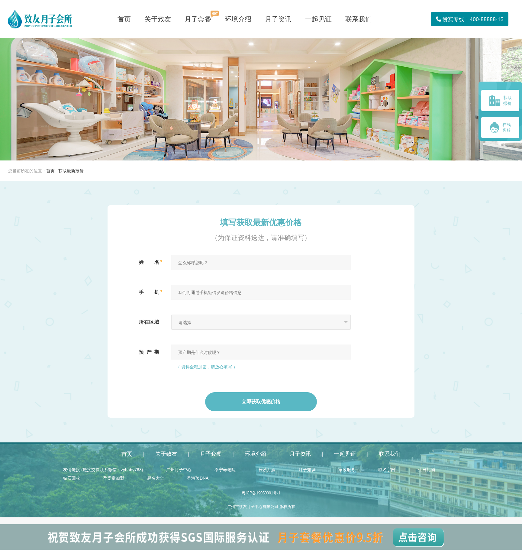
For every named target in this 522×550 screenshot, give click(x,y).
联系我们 (358, 19)
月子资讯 (278, 19)
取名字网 (386, 469)
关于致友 (157, 19)
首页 (124, 19)
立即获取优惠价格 (261, 401)
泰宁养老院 (225, 469)
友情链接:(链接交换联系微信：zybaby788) (103, 469)
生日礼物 (426, 469)
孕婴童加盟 (113, 478)
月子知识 (306, 469)
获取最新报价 (71, 170)
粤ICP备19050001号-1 (261, 493)
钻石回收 (71, 478)
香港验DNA (197, 478)
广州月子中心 (179, 469)
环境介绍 (238, 19)
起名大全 (155, 478)
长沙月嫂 (267, 469)
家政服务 (346, 469)
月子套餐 (198, 19)
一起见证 (318, 19)
